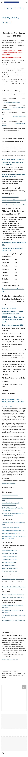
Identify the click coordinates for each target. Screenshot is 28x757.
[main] (14, 8)
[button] (2, 2)
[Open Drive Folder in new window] (24, 687)
